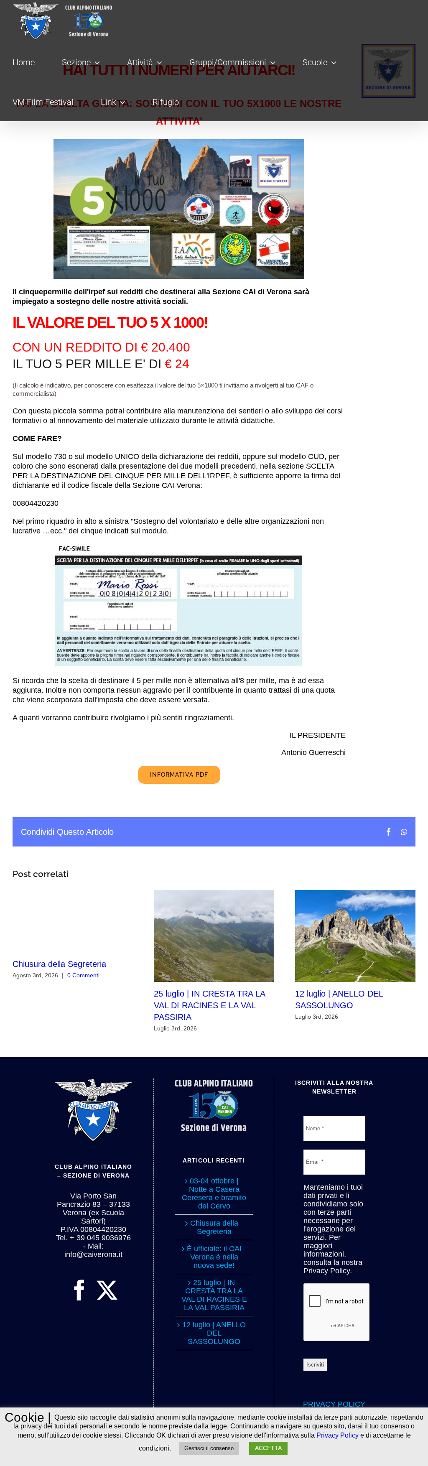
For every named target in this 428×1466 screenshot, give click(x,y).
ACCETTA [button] (268, 1448)
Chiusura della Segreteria (59, 964)
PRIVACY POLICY (334, 1404)
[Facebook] (79, 1290)
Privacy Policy (337, 1435)
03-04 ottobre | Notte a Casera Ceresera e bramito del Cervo (214, 1193)
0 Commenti (83, 975)
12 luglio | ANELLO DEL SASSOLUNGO (355, 936)
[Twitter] (107, 1290)
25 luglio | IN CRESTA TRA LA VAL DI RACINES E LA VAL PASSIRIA (214, 936)
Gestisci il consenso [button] (209, 1448)
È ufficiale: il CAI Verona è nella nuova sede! (214, 1257)
